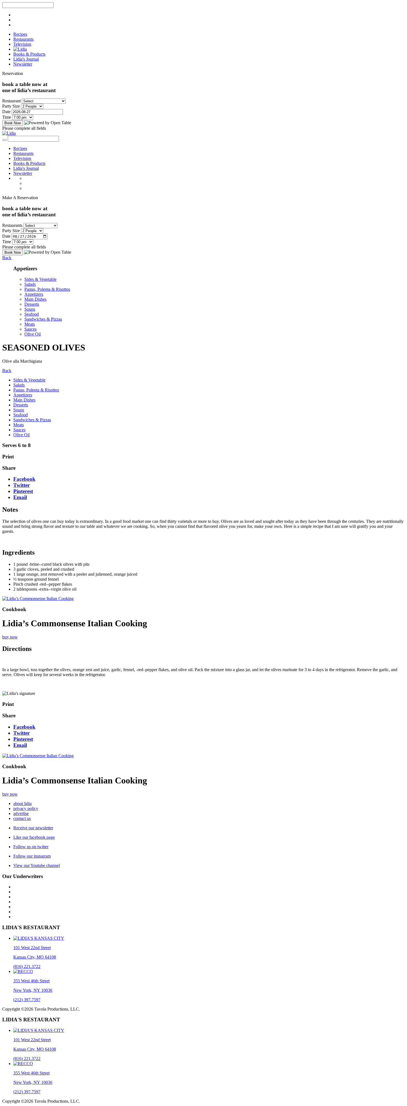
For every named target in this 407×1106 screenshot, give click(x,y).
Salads (30, 284)
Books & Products (29, 54)
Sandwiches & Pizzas (43, 319)
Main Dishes (35, 299)
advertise (21, 813)
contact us (22, 818)
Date (6, 111)
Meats (29, 324)
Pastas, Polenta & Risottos (47, 289)
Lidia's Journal (26, 59)
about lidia (22, 803)
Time (6, 117)
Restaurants (23, 39)
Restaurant (11, 100)
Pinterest (23, 491)
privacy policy (25, 808)
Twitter (21, 485)
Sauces (30, 329)
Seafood (31, 314)
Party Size (11, 106)
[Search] (4, 140)
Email (20, 497)
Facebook (24, 479)
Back (6, 257)
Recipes (20, 34)
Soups (29, 309)
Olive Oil (32, 334)
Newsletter (22, 64)
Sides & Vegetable (40, 279)
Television (22, 44)
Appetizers (33, 294)
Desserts (31, 304)
